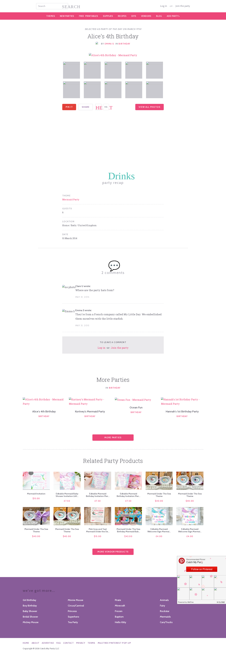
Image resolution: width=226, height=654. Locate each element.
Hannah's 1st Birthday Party (182, 411)
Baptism (119, 616)
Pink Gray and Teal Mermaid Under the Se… (97, 530)
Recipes (122, 16)
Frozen (118, 611)
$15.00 (36, 498)
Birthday (124, 43)
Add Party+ (173, 16)
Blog (159, 16)
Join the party (183, 6)
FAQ (58, 643)
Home (26, 643)
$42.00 (128, 536)
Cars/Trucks (166, 622)
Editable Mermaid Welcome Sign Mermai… (159, 530)
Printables (88, 16)
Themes (50, 16)
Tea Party (73, 622)
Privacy (80, 643)
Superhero (73, 616)
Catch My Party (113, 6)
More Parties (113, 437)
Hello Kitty (120, 622)
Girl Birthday (29, 600)
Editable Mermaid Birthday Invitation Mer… (97, 495)
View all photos (149, 107)
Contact (68, 643)
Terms (91, 643)
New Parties (67, 16)
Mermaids (165, 616)
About (36, 643)
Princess (72, 611)
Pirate (118, 600)
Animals (164, 600)
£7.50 (67, 501)
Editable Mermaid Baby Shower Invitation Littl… (67, 495)
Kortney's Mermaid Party (90, 411)
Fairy (162, 605)
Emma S (109, 43)
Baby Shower (30, 611)
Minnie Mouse (75, 600)
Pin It (69, 107)
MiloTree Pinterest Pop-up (114, 643)
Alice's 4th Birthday (44, 411)
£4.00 (159, 536)
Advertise (48, 643)
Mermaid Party (70, 199)
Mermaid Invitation (36, 493)
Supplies (108, 16)
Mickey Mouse (30, 622)
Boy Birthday (30, 605)
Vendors (146, 16)
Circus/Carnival (76, 605)
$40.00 (159, 501)
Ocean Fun (136, 407)
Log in (163, 6)
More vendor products (113, 551)
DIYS (133, 16)
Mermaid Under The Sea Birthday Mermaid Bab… (128, 530)
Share (85, 107)
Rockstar (164, 611)
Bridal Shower (30, 616)
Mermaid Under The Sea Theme (159, 495)
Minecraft (120, 605)
